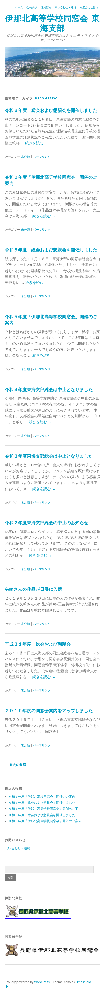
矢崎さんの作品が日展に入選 (33, 589)
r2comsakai (46, 98)
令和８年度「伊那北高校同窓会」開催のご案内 (42, 796)
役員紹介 (46, 7)
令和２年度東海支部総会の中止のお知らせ (46, 522)
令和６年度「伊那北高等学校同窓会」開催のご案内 (45, 821)
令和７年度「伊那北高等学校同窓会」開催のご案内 (45, 809)
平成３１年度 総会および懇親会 (38, 644)
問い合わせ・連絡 (65, 7)
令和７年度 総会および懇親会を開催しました (42, 803)
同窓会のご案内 (89, 7)
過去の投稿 (15, 765)
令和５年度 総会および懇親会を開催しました (51, 249)
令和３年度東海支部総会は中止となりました (49, 456)
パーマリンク (42, 156)
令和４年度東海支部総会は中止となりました (49, 389)
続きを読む (36, 143)
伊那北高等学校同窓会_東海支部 (52, 23)
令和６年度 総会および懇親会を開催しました (51, 110)
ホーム (19, 7)
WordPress (42, 982)
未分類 (25, 156)
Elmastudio (83, 982)
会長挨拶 (31, 7)
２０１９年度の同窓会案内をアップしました (49, 710)
